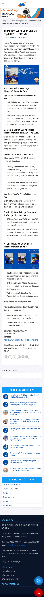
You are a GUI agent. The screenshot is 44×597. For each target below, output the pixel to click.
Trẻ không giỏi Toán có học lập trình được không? (25, 454)
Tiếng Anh (7, 497)
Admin (24, 38)
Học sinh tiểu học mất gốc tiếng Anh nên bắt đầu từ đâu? (24, 462)
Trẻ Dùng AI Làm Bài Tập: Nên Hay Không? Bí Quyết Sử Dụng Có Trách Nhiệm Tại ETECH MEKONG (25, 438)
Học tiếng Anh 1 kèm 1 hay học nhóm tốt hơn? (25, 430)
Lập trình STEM (8, 489)
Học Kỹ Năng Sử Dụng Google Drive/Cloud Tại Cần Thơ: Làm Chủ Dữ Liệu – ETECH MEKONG (25, 421)
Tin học (5, 501)
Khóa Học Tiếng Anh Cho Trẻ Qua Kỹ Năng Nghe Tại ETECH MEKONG (25, 469)
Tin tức (5, 505)
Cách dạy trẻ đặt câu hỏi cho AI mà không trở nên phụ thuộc (25, 446)
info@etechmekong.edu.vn (17, 545)
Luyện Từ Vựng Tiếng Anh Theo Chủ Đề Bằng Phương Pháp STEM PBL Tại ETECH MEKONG (25, 412)
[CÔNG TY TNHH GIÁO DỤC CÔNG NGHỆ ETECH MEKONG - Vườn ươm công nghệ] (22, 4)
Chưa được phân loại (19, 21)
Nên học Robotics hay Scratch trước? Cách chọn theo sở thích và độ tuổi (23, 404)
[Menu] (3, 4)
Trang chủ (5, 21)
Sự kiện (5, 493)
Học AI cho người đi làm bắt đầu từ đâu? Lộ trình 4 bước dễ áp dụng (24, 396)
